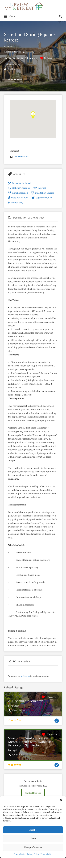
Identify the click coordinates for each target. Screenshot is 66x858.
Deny (33, 838)
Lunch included (20, 193)
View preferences (33, 847)
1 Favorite (51, 697)
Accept (33, 829)
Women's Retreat (12, 51)
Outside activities (19, 197)
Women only (17, 202)
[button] (61, 800)
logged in (25, 676)
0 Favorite (50, 58)
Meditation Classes (44, 193)
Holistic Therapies (21, 188)
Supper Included (44, 197)
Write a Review (15, 79)
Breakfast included (21, 183)
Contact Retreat (33, 792)
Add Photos (13, 69)
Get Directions (21, 156)
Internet (42, 188)
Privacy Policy (19, 854)
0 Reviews (31, 58)
